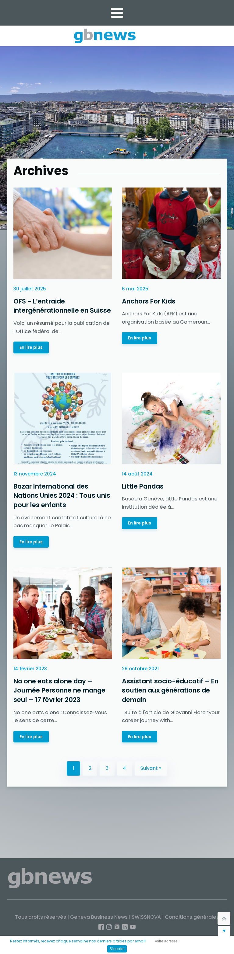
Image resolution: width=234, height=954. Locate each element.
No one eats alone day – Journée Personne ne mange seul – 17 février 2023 (59, 690)
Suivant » (150, 768)
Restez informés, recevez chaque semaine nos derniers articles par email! (78, 941)
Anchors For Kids (149, 301)
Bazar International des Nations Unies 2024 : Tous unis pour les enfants (61, 495)
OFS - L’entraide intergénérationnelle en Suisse (62, 306)
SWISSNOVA (146, 917)
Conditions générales (192, 917)
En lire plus (31, 347)
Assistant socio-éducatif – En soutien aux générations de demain (170, 690)
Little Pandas (143, 486)
